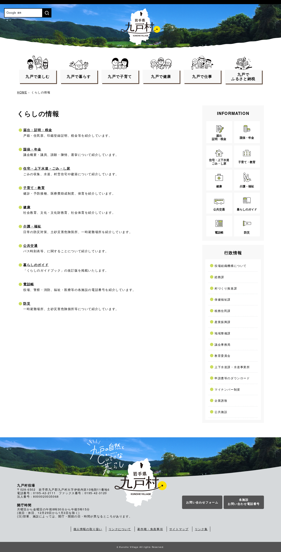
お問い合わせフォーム (202, 502)
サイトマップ (179, 529)
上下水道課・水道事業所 (232, 367)
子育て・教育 (34, 187)
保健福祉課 (223, 299)
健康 (26, 207)
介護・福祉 (32, 226)
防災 (26, 303)
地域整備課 (223, 333)
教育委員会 (223, 356)
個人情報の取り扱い (87, 529)
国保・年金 (32, 149)
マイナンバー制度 (227, 389)
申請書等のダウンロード (232, 378)
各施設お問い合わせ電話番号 (244, 501)
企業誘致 (221, 400)
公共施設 (221, 412)
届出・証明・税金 (37, 129)
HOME (22, 92)
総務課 (219, 277)
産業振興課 (223, 322)
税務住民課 (223, 311)
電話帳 (28, 284)
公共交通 (30, 245)
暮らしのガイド (36, 264)
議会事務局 (223, 344)
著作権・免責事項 (150, 529)
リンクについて (120, 529)
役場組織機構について (231, 266)
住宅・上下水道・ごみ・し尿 (46, 168)
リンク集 (201, 529)
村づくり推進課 (226, 288)
